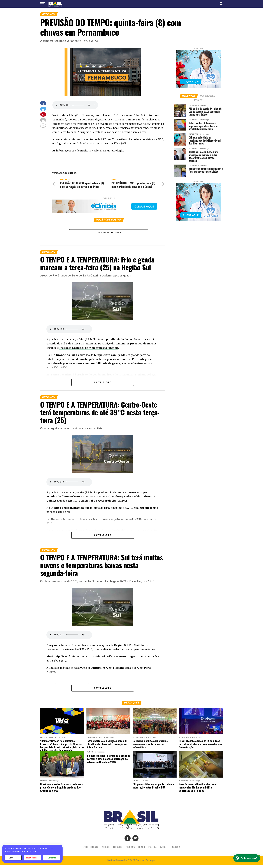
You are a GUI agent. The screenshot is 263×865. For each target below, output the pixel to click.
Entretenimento (90, 846)
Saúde (163, 846)
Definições (13, 858)
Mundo (141, 846)
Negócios (130, 846)
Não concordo (32, 858)
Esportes (117, 846)
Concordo (52, 858)
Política (152, 846)
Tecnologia (174, 846)
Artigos (106, 846)
